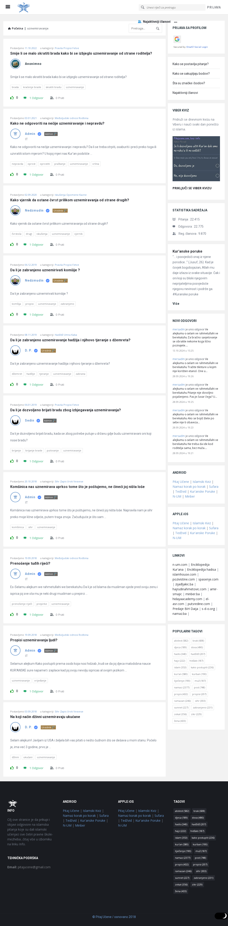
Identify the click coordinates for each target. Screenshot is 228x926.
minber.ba (192, 594)
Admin (30, 134)
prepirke (42, 603)
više (176, 303)
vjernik (78, 233)
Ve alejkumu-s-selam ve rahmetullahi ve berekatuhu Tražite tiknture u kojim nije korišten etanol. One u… (195, 365)
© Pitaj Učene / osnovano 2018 (114, 917)
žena (180, 720)
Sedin (29, 420)
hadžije (30, 373)
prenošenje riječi (22, 603)
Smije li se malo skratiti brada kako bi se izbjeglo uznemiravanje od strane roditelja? (81, 53)
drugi (29, 233)
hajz (179, 660)
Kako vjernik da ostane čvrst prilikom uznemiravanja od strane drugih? (69, 200)
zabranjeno (67, 303)
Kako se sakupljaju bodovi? (191, 73)
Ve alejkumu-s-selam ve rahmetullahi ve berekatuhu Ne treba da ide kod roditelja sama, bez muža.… (195, 442)
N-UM (177, 496)
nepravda (17, 163)
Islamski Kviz (202, 481)
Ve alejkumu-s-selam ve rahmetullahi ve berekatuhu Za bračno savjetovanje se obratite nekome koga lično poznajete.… (195, 337)
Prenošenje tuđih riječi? (30, 563)
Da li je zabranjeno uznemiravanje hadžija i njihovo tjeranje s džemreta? (70, 340)
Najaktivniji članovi (157, 21)
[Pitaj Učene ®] (38, 7)
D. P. (28, 350)
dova (197, 647)
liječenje (182, 680)
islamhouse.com (184, 574)
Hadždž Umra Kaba (66, 334)
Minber (190, 496)
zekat (180, 714)
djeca (180, 647)
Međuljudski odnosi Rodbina (71, 118)
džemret (17, 373)
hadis (180, 654)
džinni (15, 757)
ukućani (28, 757)
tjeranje (44, 373)
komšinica (18, 527)
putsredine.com (199, 604)
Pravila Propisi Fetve (67, 48)
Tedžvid (180, 491)
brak (198, 640)
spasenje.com (208, 579)
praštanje (59, 163)
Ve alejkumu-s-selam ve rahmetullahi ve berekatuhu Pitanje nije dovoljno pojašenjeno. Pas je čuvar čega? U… (195, 391)
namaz (181, 687)
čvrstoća (16, 233)
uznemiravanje (75, 87)
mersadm (179, 329)
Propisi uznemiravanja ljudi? (33, 640)
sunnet (181, 707)
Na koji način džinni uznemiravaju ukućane (45, 717)
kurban (199, 674)
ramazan (182, 700)
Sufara (213, 486)
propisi (29, 303)
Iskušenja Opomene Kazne (71, 194)
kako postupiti (202, 667)
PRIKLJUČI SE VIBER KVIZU (192, 188)
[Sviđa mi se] (12, 97)
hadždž (198, 654)
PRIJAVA (214, 7)
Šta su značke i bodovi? (189, 83)
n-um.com (180, 564)
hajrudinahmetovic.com (189, 589)
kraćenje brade (32, 87)
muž (200, 680)
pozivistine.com (184, 579)
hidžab (196, 660)
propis (181, 694)
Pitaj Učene (181, 481)
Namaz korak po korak (189, 486)
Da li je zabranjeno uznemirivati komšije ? (45, 270)
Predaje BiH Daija (185, 609)
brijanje (16, 450)
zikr (196, 714)
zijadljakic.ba (184, 584)
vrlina (95, 163)
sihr (30, 527)
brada (15, 87)
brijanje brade (33, 450)
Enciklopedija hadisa (201, 569)
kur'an (180, 674)
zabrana (80, 373)
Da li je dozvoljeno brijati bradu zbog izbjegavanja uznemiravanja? (65, 410)
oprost (31, 163)
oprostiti (45, 163)
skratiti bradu (53, 87)
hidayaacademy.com (187, 599)
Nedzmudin (34, 210)
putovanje (53, 450)
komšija (16, 303)
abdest (181, 640)
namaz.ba (180, 613)
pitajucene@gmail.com (29, 867)
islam (180, 667)
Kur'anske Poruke (202, 491)
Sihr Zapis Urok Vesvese (69, 481)
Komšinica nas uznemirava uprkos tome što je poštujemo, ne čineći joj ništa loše (77, 487)
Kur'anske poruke (187, 251)
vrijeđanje (40, 680)
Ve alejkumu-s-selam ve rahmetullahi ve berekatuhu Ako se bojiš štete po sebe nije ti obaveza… (195, 416)
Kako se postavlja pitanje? (191, 64)
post (199, 687)
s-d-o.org (208, 609)
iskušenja (42, 233)
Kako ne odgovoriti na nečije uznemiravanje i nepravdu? (57, 123)
